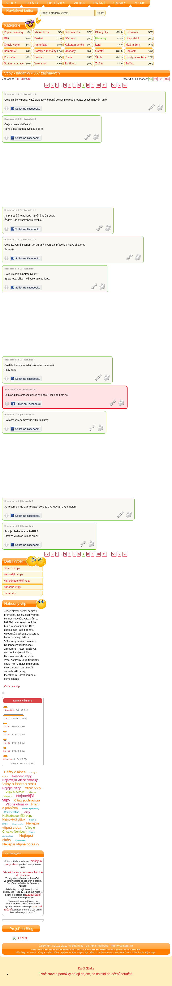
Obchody (78, 51)
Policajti (48, 57)
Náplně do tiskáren (29, 874)
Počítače (17, 57)
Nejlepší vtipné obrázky (20, 844)
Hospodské (139, 38)
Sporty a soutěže (139, 57)
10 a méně (8, 710)
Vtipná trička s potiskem (18, 872)
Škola (108, 57)
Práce (78, 57)
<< (47, 85)
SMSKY (119, 3)
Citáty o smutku (17, 824)
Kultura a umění (78, 44)
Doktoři (48, 38)
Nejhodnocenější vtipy (17, 580)
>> (124, 85)
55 (114, 85)
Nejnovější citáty (13, 819)
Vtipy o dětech (15, 792)
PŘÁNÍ (99, 3)
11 (104, 85)
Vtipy (26, 812)
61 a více (7, 759)
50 (161, 79)
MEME (140, 3)
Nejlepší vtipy (12, 568)
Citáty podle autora (27, 800)
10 (98, 85)
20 (155, 79)
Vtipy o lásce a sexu (19, 784)
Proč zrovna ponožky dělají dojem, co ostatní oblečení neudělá (86, 974)
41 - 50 (6, 743)
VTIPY (11, 3)
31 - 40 (6, 734)
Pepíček (139, 51)
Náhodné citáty (20, 841)
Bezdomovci (78, 32)
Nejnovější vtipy (13, 574)
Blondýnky (108, 32)
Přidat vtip (10, 593)
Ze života (78, 63)
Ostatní (108, 51)
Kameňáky (48, 44)
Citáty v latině (11, 812)
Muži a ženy (139, 44)
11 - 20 (6, 718)
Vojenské (48, 63)
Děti (17, 38)
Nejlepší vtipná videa (20, 825)
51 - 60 (6, 751)
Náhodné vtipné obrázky (30, 809)
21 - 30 (6, 726)
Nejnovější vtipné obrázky (20, 780)
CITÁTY (32, 3)
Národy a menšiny (48, 51)
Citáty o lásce (15, 772)
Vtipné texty (48, 32)
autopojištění (33, 894)
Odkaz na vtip (12, 686)
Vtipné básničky (17, 32)
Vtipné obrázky (17, 804)
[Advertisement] (87, 174)
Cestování (139, 32)
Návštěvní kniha (19, 11)
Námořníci (17, 51)
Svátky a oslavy (17, 63)
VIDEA (79, 3)
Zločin (108, 63)
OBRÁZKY (56, 3)
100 (167, 79)
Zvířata (139, 63)
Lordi (108, 44)
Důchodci (78, 38)
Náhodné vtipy (12, 587)
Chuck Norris (17, 44)
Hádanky (108, 38)
